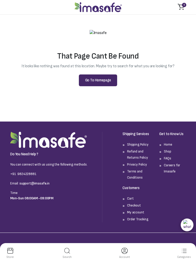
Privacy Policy (137, 164)
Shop (167, 151)
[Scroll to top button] (186, 238)
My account (135, 212)
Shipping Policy (138, 144)
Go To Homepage (98, 80)
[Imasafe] (98, 7)
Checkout (134, 205)
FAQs (167, 158)
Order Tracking (137, 219)
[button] (181, 7)
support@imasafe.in (34, 183)
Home (168, 144)
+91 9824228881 (23, 174)
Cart (130, 198)
